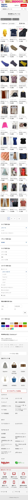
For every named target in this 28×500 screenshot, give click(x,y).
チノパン (2, 207)
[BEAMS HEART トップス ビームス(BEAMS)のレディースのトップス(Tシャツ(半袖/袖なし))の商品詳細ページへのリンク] (23, 202)
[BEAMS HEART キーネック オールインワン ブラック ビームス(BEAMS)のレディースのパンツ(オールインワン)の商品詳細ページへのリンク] (23, 32)
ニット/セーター (22, 192)
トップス (4, 274)
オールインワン (21, 37)
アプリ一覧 (17, 491)
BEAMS (3, 242)
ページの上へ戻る (14, 353)
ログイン (17, 5)
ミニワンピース (12, 68)
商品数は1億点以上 (4, 477)
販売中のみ (5, 23)
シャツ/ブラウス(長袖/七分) (23, 84)
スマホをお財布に (14, 486)
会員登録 (23, 5)
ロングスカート (3, 99)
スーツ (2, 53)
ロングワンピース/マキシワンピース (23, 53)
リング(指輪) (3, 161)
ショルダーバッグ (13, 99)
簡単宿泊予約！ (23, 477)
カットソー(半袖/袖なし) (5, 115)
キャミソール (12, 130)
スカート (4, 279)
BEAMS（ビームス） (5, 19)
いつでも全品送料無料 (14, 477)
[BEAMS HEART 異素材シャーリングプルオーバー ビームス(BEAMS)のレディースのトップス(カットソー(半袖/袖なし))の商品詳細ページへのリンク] (5, 110)
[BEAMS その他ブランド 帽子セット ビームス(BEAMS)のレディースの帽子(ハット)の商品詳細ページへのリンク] (23, 125)
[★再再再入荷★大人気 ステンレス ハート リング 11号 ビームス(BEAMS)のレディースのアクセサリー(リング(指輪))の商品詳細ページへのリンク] (5, 156)
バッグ (3, 282)
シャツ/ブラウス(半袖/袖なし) (14, 84)
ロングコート (3, 130)
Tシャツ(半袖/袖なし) (13, 37)
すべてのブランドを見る (14, 391)
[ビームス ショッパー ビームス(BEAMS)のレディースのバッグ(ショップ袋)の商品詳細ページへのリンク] (5, 187)
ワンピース (4, 277)
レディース (15, 19)
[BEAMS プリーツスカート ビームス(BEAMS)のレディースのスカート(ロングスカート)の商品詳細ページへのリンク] (5, 94)
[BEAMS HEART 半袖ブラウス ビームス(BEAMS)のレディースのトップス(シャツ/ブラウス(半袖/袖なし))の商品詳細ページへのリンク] (14, 79)
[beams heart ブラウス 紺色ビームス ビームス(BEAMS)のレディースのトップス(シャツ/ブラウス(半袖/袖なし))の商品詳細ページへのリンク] (23, 156)
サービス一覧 (4, 491)
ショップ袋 (3, 192)
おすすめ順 (11, 23)
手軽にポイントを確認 (23, 486)
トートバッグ (12, 207)
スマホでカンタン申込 (4, 486)
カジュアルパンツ (13, 176)
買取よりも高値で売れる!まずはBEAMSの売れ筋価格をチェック (9, 339)
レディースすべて (6, 271)
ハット (20, 130)
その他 (2, 37)
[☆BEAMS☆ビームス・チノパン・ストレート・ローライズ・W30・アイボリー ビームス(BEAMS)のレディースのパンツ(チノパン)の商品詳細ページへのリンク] (5, 202)
